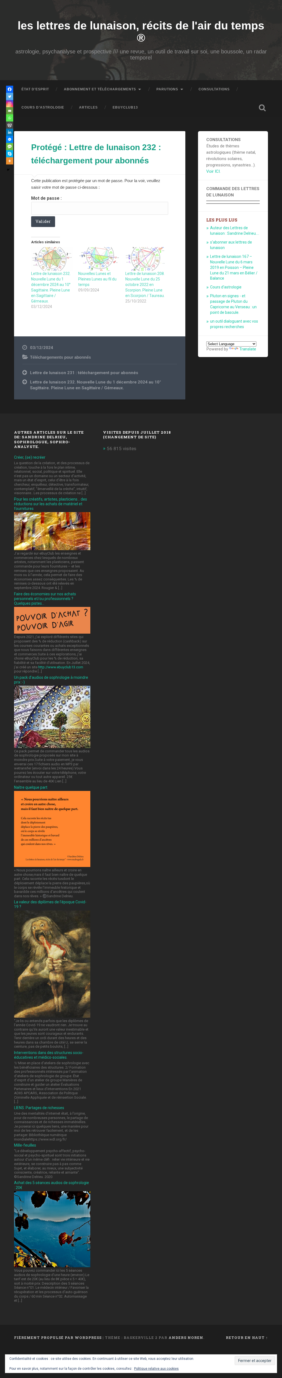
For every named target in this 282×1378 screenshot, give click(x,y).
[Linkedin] (9, 132)
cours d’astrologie (42, 107)
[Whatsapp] (9, 117)
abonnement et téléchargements (100, 89)
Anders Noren (186, 1337)
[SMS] (9, 146)
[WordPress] (9, 125)
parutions (167, 89)
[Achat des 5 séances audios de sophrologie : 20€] (52, 1265)
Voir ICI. (213, 171)
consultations (214, 89)
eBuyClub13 (125, 107)
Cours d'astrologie (226, 287)
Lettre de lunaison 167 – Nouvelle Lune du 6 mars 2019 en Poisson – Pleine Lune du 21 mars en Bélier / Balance (233, 267)
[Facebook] (9, 89)
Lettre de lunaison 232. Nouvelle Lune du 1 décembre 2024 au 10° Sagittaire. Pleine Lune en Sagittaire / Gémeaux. (95, 385)
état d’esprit (35, 89)
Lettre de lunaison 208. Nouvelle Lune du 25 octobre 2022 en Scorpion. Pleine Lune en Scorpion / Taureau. (145, 284)
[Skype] (9, 153)
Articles (88, 107)
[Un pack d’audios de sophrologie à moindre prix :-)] (52, 746)
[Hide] (8, 169)
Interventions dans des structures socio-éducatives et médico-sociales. (48, 1055)
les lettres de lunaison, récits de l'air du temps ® (141, 31)
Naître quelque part (30, 787)
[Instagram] (9, 103)
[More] (9, 160)
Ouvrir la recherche (262, 107)
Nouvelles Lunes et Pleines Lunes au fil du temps (97, 279)
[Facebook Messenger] (9, 139)
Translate (247, 349)
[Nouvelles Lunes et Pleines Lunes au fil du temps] (99, 259)
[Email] (9, 110)
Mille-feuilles (25, 1145)
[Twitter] (9, 96)
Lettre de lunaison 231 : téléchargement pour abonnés (84, 372)
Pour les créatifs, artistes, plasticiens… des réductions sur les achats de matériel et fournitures (50, 504)
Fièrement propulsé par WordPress (58, 1337)
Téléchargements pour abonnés (60, 357)
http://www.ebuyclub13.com (60, 667)
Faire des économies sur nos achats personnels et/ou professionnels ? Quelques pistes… (45, 599)
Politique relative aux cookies (156, 1369)
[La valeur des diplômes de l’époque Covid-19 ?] (52, 1016)
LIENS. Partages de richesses (39, 1108)
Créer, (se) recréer (29, 457)
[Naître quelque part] (52, 865)
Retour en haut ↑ (247, 1337)
